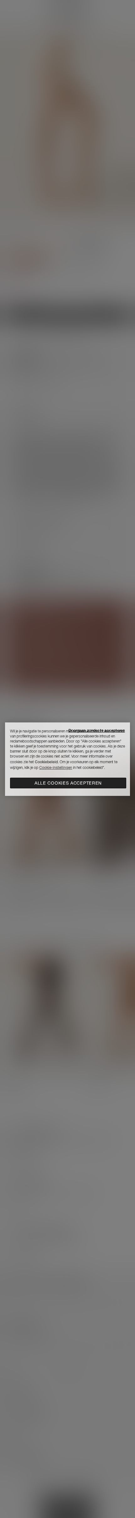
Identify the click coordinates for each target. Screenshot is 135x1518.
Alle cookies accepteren (68, 783)
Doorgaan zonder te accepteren (96, 730)
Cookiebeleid (46, 761)
